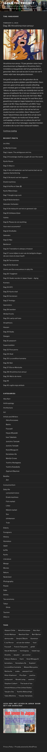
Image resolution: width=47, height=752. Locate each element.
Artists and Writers (10, 417)
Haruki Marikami (10, 651)
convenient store (12, 493)
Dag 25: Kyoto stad (10, 292)
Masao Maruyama (31, 667)
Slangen (6, 336)
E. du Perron (9, 643)
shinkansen (10, 518)
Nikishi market (11, 510)
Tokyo (5, 604)
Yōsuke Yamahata (25, 696)
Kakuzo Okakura (10, 659)
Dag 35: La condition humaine (14, 358)
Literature (7, 559)
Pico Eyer (23, 675)
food (34, 643)
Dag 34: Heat (8, 354)
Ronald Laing (20, 679)
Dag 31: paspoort (9, 341)
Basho (8, 424)
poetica (32, 675)
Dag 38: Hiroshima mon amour (18, 25)
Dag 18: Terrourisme (11, 260)
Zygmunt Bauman (12, 471)
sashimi (31, 679)
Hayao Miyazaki (12, 433)
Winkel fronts (8, 314)
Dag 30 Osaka (8, 332)
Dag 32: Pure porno (10, 350)
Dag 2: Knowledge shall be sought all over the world (23, 157)
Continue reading (10, 131)
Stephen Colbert (10, 683)
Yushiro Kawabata (13, 467)
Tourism (6, 612)
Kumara (6, 283)
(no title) (6, 144)
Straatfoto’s (7, 323)
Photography (8, 581)
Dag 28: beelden (9, 310)
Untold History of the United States (18, 688)
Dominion (34, 639)
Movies (6, 568)
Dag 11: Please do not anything (14, 222)
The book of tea (26, 683)
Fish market (10, 501)
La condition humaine (12, 667)
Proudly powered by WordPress (26, 747)
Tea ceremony (8, 599)
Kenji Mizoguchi (12, 450)
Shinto (5, 595)
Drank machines (9, 182)
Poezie (5, 586)
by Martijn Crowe (10, 148)
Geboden (6, 235)
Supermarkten (9, 345)
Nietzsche (8, 671)
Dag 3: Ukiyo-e (8, 166)
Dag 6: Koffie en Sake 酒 (12, 186)
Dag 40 (6, 381)
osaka (17, 671)
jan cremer (26, 655)
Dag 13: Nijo (7, 240)
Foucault (9, 429)
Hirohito (7, 655)
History (6, 537)
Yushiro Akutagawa (13, 463)
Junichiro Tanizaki (12, 441)
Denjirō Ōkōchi (22, 639)
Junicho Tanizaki (12, 446)
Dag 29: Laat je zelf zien (12, 318)
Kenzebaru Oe (11, 454)
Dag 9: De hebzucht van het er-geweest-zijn (20, 209)
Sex (7, 514)
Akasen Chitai (9, 630)
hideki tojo (36, 651)
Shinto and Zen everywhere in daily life (18, 269)
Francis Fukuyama (21, 647)
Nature (6, 572)
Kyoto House (8, 161)
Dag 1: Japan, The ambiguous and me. (17, 152)
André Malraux (10, 634)
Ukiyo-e (6, 617)
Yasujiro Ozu (9, 692)
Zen (7, 480)
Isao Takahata (11, 437)
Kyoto (5, 555)
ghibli (33, 647)
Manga (6, 564)
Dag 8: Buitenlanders (11, 200)
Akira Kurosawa (12, 420)
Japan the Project (19, 3)
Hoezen (6, 327)
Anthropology (8, 403)
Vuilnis (6, 218)
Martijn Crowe (11, 458)
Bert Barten (36, 634)
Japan (5, 546)
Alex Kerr (6, 399)
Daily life (6, 489)
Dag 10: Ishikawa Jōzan (11, 213)
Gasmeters (7, 305)
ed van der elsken (23, 643)
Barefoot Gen (24, 634)
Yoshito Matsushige (24, 692)
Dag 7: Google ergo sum (12, 195)
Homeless (7, 541)
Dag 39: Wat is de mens (12, 376)
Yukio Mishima (10, 696)
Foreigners (7, 532)
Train (8, 523)
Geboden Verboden (10, 204)
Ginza (8, 607)
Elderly (6, 528)
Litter (8, 506)
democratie (8, 639)
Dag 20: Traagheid (10, 274)
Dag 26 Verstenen (10, 296)
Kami (22, 659)
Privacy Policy (8, 747)
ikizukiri (17, 655)
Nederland (7, 577)
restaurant (8, 679)
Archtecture (8, 408)
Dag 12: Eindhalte (9, 231)
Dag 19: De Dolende (10, 265)
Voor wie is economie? (12, 227)
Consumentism (9, 485)
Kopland (32, 663)
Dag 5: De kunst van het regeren (15, 177)
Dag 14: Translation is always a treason (18, 249)
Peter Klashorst (10, 675)
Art (4, 412)
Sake (5, 590)
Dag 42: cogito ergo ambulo (13, 385)
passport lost (27, 671)
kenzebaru (8, 663)
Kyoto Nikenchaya (10, 191)
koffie (5, 550)
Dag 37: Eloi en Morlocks (12, 367)
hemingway (24, 651)
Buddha (6, 476)
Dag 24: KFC (8, 287)
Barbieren (7, 244)
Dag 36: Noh (8, 363)
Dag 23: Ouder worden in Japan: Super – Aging (20, 278)
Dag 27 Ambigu (9, 301)
